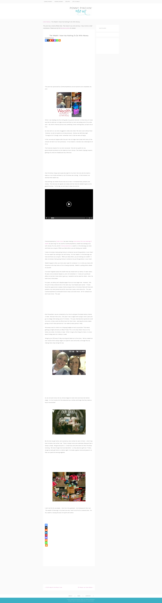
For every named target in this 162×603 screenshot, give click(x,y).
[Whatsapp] (57, 40)
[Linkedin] (46, 532)
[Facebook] (46, 40)
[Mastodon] (55, 40)
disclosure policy (65, 28)
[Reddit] (50, 40)
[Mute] (89, 218)
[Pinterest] (53, 40)
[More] (59, 40)
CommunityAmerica (66, 246)
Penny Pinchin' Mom (81, 11)
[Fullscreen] (91, 218)
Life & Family (46, 22)
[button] (69, 204)
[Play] (46, 218)
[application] (69, 204)
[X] (48, 40)
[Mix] (46, 540)
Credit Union (59, 241)
